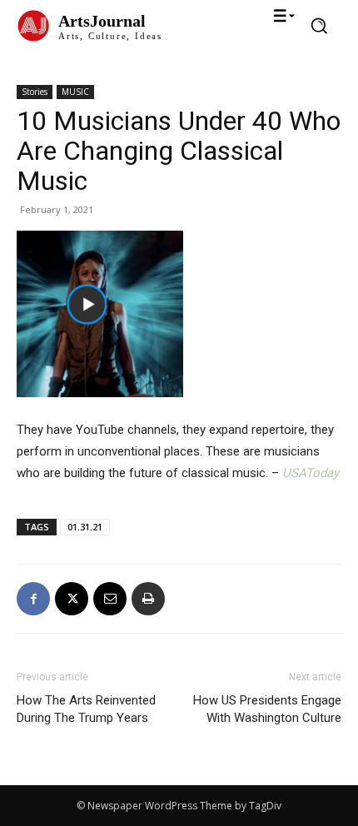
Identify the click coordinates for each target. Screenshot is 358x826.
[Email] (110, 598)
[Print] (148, 598)
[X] (71, 598)
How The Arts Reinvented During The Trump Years (86, 709)
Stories (34, 91)
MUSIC (75, 91)
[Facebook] (33, 598)
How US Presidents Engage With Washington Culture (267, 709)
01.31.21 (84, 526)
